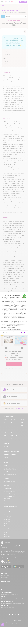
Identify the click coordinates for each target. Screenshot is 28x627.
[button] (2, 624)
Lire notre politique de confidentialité (8, 327)
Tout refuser (4, 332)
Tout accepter (23, 332)
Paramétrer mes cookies (14, 332)
